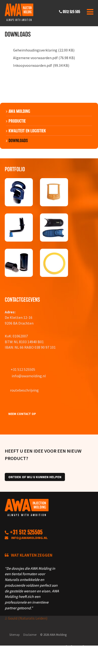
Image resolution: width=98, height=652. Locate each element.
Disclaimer (30, 634)
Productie (17, 121)
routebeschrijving (24, 390)
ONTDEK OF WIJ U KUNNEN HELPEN (34, 477)
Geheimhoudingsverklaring (35, 50)
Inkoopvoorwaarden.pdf (32, 65)
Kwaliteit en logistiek (27, 130)
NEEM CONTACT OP (22, 414)
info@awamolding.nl (29, 375)
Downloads (18, 140)
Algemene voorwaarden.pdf (35, 57)
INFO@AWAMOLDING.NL (29, 538)
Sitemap (14, 634)
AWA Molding (19, 111)
